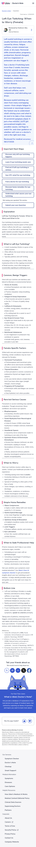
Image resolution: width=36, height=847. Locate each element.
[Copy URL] (6, 670)
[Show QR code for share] (12, 670)
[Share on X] (23, 670)
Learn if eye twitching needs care (18, 162)
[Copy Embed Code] (18, 670)
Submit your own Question (15, 205)
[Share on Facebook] (29, 670)
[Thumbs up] (24, 721)
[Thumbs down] (30, 721)
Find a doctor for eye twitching (17, 182)
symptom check (21, 119)
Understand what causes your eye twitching (18, 195)
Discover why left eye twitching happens (17, 155)
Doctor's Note (6, 11)
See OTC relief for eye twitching (17, 175)
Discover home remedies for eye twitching (17, 188)
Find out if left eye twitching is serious (17, 168)
